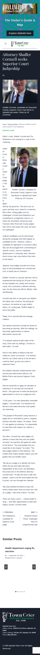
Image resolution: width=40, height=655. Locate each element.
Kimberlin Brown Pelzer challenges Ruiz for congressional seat (29, 518)
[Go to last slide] (6, 566)
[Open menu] (6, 43)
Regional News (8, 130)
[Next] (34, 566)
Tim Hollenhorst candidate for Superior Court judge (9, 518)
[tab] (15, 591)
